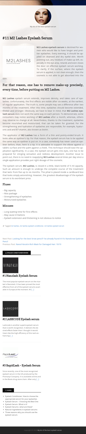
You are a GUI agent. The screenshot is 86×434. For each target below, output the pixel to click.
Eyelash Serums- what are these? (19, 407)
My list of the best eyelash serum (43, 26)
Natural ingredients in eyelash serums (21, 409)
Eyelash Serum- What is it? (16, 404)
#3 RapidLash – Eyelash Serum (21, 365)
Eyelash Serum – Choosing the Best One (21, 401)
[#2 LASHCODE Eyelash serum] (10, 316)
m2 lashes (15, 226)
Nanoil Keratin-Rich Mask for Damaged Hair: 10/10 (38, 244)
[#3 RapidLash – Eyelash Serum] (10, 362)
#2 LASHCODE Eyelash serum (21, 319)
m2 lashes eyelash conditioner (32, 226)
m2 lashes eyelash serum (54, 226)
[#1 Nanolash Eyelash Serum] (10, 272)
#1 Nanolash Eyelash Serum (20, 275)
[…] (32, 289)
